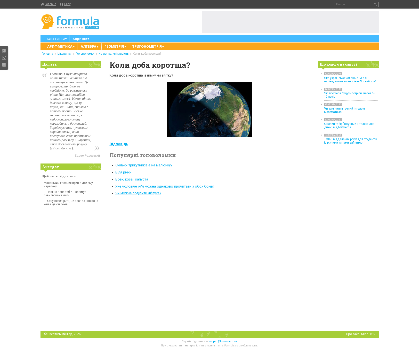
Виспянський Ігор (60, 334)
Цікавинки (64, 53)
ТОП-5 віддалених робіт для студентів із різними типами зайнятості (350, 141)
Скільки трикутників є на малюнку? (143, 165)
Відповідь (119, 144)
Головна (50, 4)
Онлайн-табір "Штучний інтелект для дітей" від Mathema (349, 125)
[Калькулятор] (4, 50)
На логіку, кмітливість (114, 53)
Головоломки (85, 53)
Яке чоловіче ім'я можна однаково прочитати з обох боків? (165, 186)
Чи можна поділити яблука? (138, 193)
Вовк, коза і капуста (131, 179)
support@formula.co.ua (223, 341)
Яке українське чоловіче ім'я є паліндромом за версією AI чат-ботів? (350, 79)
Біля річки (123, 172)
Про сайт (352, 334)
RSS (372, 334)
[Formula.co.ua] (70, 22)
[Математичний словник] (4, 65)
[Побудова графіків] (4, 58)
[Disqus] (210, 263)
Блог (67, 4)
